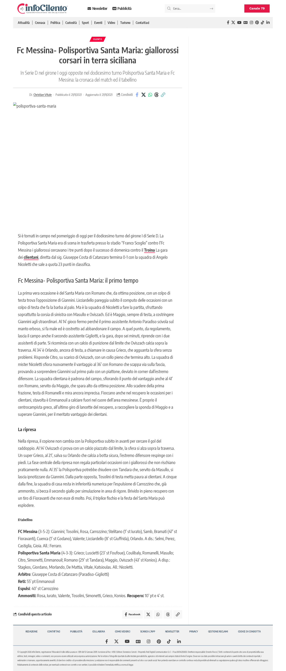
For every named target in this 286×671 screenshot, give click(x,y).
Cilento (97, 39)
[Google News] (245, 22)
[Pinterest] (257, 22)
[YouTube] (239, 22)
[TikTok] (262, 22)
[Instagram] (251, 22)
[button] (163, 94)
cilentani (31, 257)
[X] (233, 22)
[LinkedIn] (268, 22)
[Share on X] (144, 94)
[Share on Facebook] (137, 94)
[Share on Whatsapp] (150, 94)
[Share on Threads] (157, 94)
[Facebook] (228, 22)
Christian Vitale (42, 94)
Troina (149, 249)
